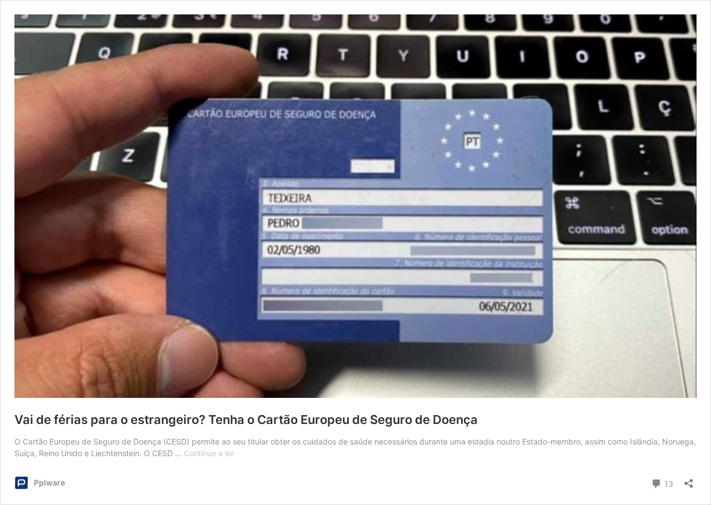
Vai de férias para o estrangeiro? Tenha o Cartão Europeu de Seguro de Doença (246, 419)
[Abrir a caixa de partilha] (689, 479)
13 (667, 482)
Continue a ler (209, 453)
